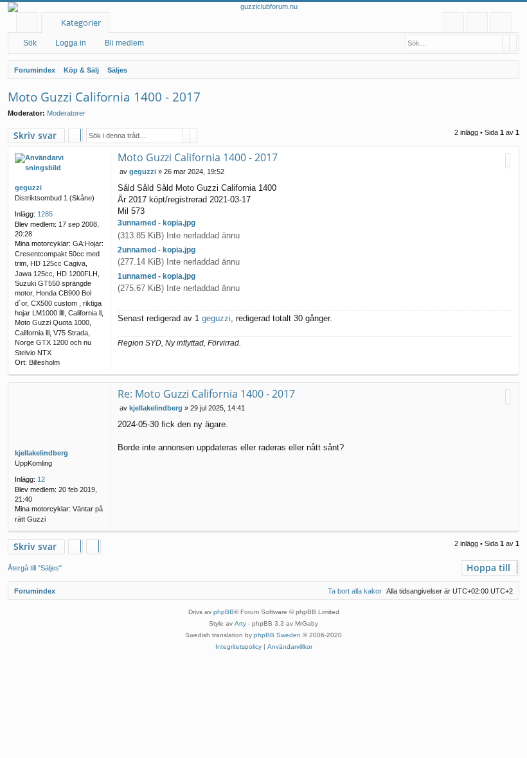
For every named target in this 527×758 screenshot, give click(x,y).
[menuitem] (453, 23)
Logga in (70, 43)
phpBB (223, 611)
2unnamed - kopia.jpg (156, 249)
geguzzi (28, 187)
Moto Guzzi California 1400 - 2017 (104, 97)
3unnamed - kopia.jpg (156, 222)
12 (41, 479)
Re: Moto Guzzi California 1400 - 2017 (206, 393)
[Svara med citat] (507, 160)
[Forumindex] (263, 7)
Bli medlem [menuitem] (503, 25)
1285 (45, 214)
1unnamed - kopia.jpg (156, 276)
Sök (30, 43)
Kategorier (81, 22)
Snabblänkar (29, 25)
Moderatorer (66, 113)
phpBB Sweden (277, 635)
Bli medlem (124, 43)
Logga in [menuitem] (479, 25)
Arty (240, 623)
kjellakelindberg (41, 453)
